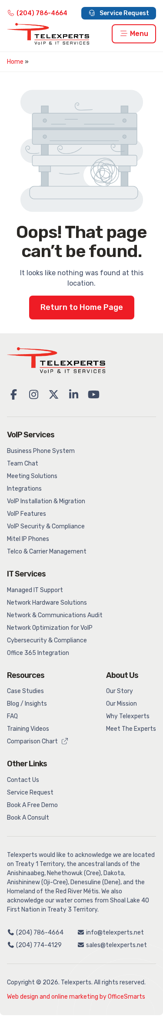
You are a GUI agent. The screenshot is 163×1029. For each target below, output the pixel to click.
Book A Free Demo (32, 805)
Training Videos (28, 729)
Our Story (119, 691)
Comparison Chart (33, 741)
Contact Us (23, 780)
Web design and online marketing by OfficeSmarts (76, 996)
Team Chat (22, 463)
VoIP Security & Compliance (46, 526)
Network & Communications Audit (55, 615)
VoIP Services (30, 435)
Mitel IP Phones (28, 539)
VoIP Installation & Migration (46, 501)
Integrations (24, 488)
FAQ (12, 716)
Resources (25, 675)
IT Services (26, 574)
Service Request (123, 13)
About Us (122, 675)
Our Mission (121, 703)
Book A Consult (28, 817)
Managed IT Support (35, 590)
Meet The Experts (131, 729)
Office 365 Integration (38, 653)
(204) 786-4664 (42, 13)
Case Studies (25, 691)
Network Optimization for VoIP (50, 628)
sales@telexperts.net (116, 945)
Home (15, 61)
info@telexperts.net (114, 932)
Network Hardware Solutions (47, 602)
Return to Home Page (81, 307)
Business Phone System (41, 451)
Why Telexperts (128, 716)
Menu (138, 33)
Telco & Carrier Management (46, 551)
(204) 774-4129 (38, 945)
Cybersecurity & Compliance (47, 640)
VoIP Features (26, 514)
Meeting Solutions (32, 476)
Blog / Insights (27, 703)
